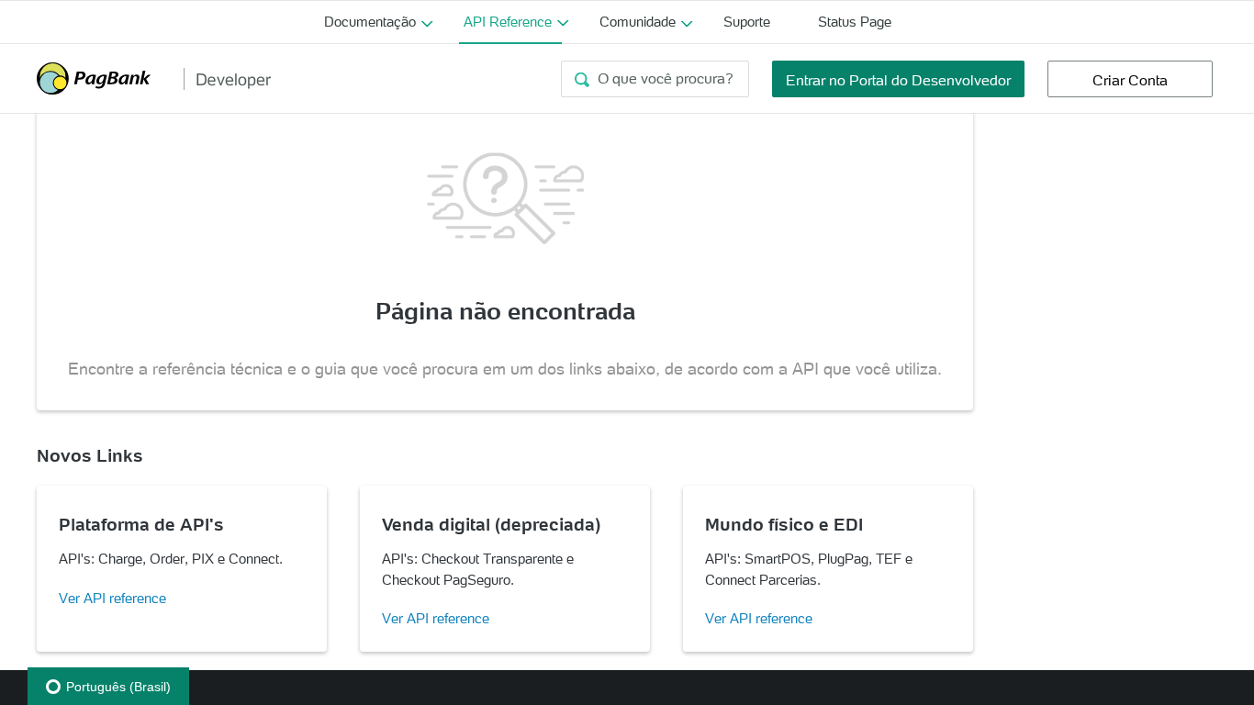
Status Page (854, 21)
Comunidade (637, 21)
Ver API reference (112, 598)
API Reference (508, 21)
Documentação (370, 21)
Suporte (746, 21)
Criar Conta (1130, 80)
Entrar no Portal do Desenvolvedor (898, 80)
